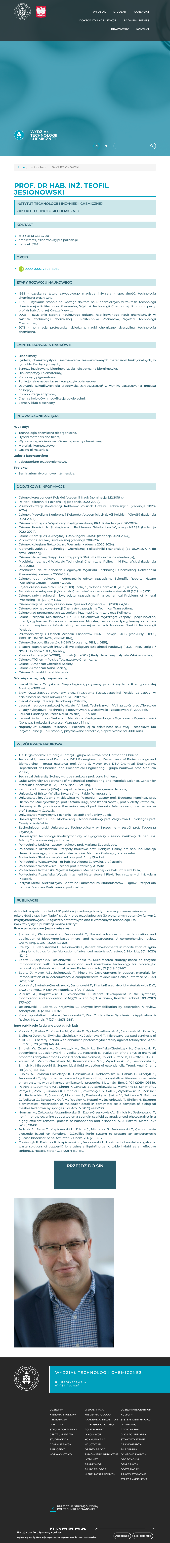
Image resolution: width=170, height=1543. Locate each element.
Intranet (91, 1459)
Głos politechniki (134, 1434)
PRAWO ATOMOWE (133, 1474)
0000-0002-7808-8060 (41, 269)
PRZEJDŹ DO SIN (85, 1165)
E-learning (129, 1449)
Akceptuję (122, 1535)
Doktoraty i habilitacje (97, 20)
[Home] (23, 11)
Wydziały (56, 1424)
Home (21, 167)
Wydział (99, 11)
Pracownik (120, 29)
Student (119, 11)
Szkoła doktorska (63, 1429)
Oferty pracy (95, 1449)
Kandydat (141, 11)
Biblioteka (57, 1449)
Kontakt (142, 29)
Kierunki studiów (63, 1414)
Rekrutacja (58, 1419)
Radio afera (130, 1429)
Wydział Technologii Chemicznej (43, 135)
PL (97, 146)
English (105, 146)
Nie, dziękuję (142, 1535)
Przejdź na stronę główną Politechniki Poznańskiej (77, 1508)
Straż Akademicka (134, 1479)
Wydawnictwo (61, 1454)
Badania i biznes (136, 20)
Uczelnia (56, 1409)
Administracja (60, 1444)
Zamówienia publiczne (101, 1454)
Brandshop (93, 1464)
